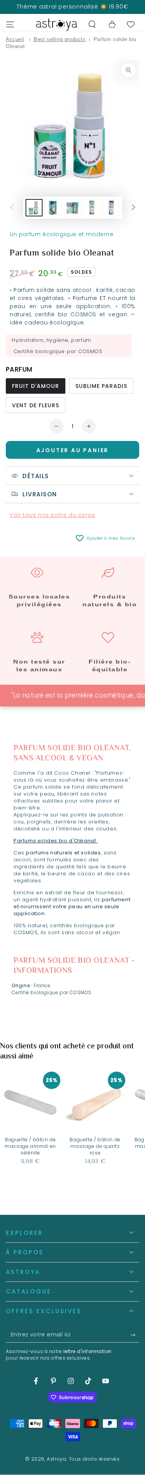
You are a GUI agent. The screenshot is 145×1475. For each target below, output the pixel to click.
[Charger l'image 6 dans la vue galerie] (92, 207)
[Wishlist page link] (131, 24)
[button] (92, 24)
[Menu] (10, 24)
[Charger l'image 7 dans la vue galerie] (111, 207)
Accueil (15, 39)
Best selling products (60, 39)
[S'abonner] (134, 1334)
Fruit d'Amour (35, 386)
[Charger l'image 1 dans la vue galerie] (34, 207)
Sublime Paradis (101, 386)
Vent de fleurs (35, 405)
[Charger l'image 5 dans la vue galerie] (72, 207)
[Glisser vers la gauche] (11, 207)
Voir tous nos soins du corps (53, 515)
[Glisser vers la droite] (133, 207)
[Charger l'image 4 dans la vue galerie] (53, 207)
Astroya (56, 1459)
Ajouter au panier (72, 450)
